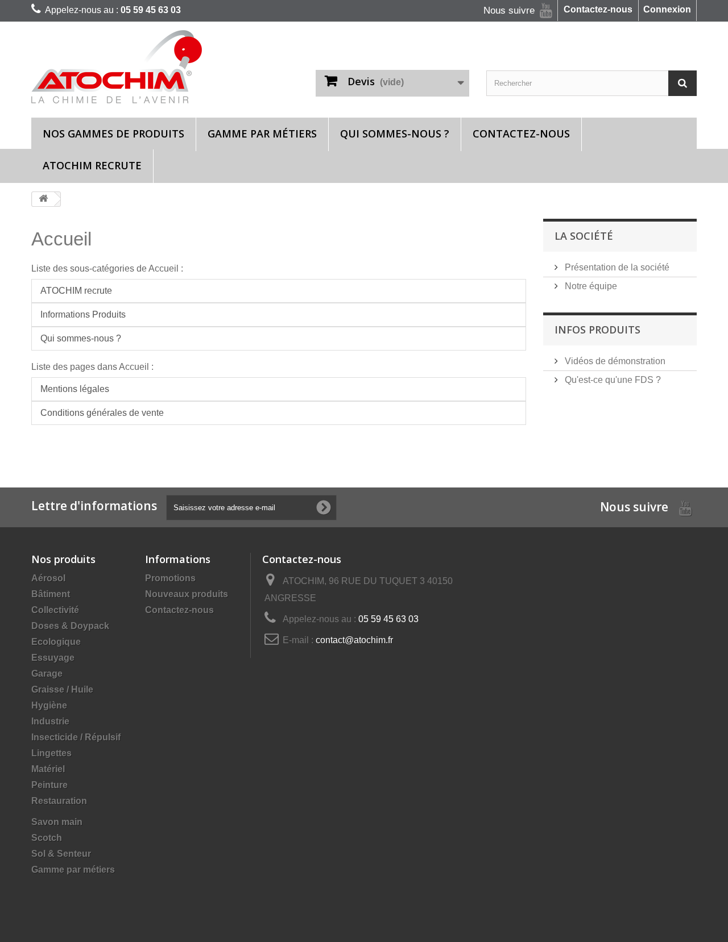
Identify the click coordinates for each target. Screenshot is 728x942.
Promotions (170, 578)
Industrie (50, 721)
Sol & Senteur (61, 853)
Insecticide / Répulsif (76, 737)
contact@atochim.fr (354, 640)
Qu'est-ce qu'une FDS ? (611, 380)
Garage (47, 673)
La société (584, 236)
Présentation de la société (615, 267)
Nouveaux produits (186, 594)
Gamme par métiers (262, 133)
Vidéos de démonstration (613, 361)
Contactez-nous (598, 9)
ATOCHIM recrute (92, 165)
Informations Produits (83, 314)
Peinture (49, 785)
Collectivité (55, 610)
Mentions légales (74, 389)
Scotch (46, 838)
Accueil (61, 238)
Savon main (56, 822)
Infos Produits (597, 329)
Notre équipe (589, 286)
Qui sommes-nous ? (394, 133)
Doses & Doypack (70, 626)
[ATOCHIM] (136, 66)
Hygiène (49, 705)
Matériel (48, 769)
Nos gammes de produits (113, 133)
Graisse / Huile (62, 689)
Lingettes (51, 753)
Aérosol (48, 578)
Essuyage (53, 657)
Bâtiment (50, 594)
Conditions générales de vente (102, 413)
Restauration (59, 801)
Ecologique (56, 642)
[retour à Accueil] (43, 199)
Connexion (667, 9)
